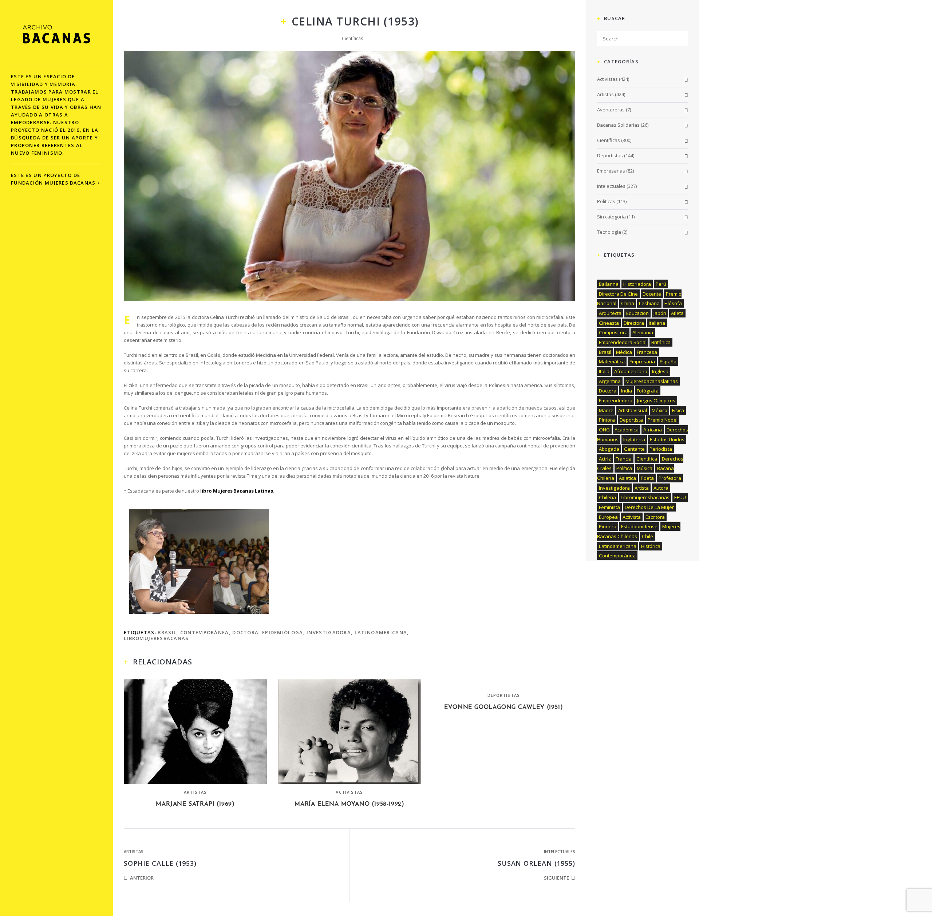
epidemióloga (282, 632)
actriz (605, 458)
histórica (650, 546)
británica (661, 342)
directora (634, 323)
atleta (677, 313)
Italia (604, 371)
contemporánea (204, 632)
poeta (647, 478)
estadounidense (639, 526)
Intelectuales (559, 851)
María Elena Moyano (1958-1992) (349, 804)
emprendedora (615, 400)
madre (606, 410)
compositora (613, 332)
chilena (607, 497)
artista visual (632, 410)
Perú (661, 284)
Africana (652, 429)
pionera (607, 526)
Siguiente (556, 877)
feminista (609, 507)
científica (646, 458)
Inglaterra (634, 439)
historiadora (637, 284)
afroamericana (630, 371)
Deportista (631, 419)
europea (608, 517)
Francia (624, 458)
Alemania (642, 332)
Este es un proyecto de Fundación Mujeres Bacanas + (55, 179)
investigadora (329, 632)
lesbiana (649, 303)
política (624, 468)
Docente (652, 294)
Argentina (610, 381)
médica (624, 352)
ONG (604, 429)
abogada (609, 449)
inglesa (660, 371)
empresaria (642, 361)
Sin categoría (611, 216)
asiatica (627, 478)
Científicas (352, 38)
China (627, 303)
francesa (647, 352)
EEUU (680, 497)
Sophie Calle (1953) (160, 863)
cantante (634, 449)
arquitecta (610, 313)
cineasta (609, 323)
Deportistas (503, 695)
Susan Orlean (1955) (536, 863)
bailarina (609, 284)
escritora (655, 517)
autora (660, 488)
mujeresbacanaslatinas (651, 381)
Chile (647, 536)
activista (632, 517)
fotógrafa (648, 390)
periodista (660, 449)
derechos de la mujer (649, 507)
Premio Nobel (663, 419)
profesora (670, 478)
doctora (245, 632)
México (659, 410)
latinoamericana (381, 632)
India (626, 390)
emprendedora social (623, 342)
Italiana (657, 323)
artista (642, 488)
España (668, 361)
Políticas (606, 201)
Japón (659, 313)
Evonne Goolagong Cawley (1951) (503, 707)
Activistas (349, 792)
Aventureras (611, 109)
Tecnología (609, 232)
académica (627, 429)
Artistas (195, 792)
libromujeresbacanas (156, 638)
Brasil (167, 632)
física (678, 410)
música (644, 468)
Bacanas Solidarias (618, 125)
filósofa (673, 303)
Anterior (142, 877)
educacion (637, 313)
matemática (612, 361)
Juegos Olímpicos (656, 400)
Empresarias (611, 170)
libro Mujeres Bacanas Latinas (236, 490)
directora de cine (618, 294)
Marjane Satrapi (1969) (195, 804)
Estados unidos (667, 439)
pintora (607, 419)
